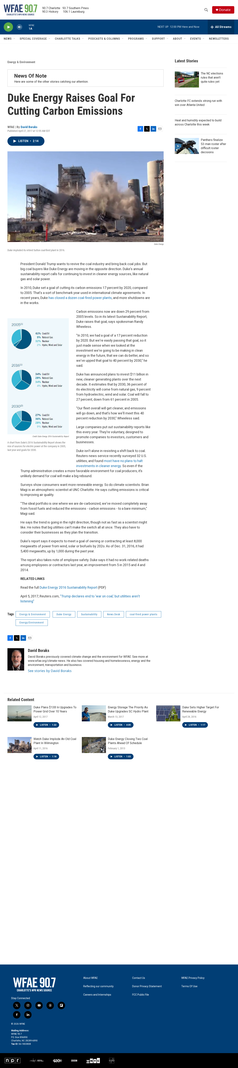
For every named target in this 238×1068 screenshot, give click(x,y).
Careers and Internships (97, 994)
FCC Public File (140, 994)
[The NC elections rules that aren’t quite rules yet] (187, 79)
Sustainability (89, 614)
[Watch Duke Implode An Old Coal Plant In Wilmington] (19, 745)
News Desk (113, 614)
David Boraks (29, 127)
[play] (8, 27)
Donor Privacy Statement (147, 986)
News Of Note (30, 76)
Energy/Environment (32, 622)
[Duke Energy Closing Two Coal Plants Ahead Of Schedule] (94, 745)
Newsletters (219, 38)
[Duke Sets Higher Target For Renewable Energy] (168, 713)
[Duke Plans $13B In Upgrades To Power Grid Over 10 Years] (19, 713)
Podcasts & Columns (104, 38)
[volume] (19, 27)
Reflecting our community (98, 986)
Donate (225, 10)
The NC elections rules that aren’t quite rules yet (212, 77)
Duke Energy (64, 614)
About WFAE (90, 978)
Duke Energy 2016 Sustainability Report (68, 587)
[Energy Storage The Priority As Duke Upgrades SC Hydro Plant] (94, 713)
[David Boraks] (15, 659)
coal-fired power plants (143, 614)
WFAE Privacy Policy (193, 978)
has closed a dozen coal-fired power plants (80, 298)
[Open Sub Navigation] (14, 38)
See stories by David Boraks (50, 671)
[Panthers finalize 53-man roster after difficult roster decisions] (187, 146)
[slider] (25, 27)
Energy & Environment (21, 62)
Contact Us (138, 978)
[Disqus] (119, 818)
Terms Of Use (189, 986)
